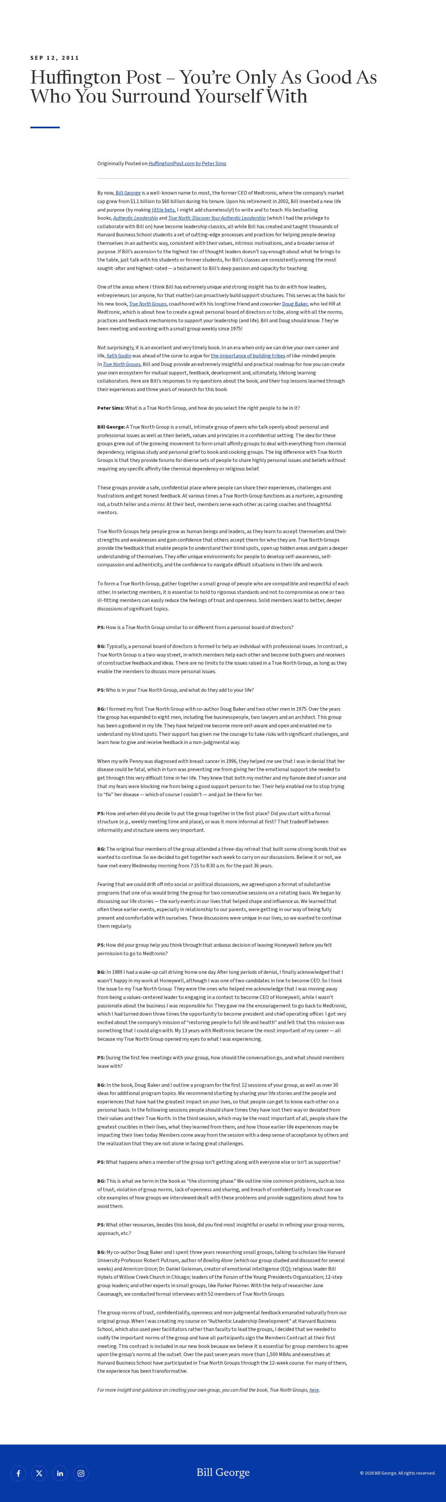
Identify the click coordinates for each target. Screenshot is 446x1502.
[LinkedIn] (60, 1473)
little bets (163, 209)
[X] (39, 1473)
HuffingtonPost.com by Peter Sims (187, 163)
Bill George (128, 193)
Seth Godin (119, 355)
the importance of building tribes (248, 355)
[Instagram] (81, 1473)
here (314, 1390)
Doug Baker (295, 304)
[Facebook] (18, 1473)
